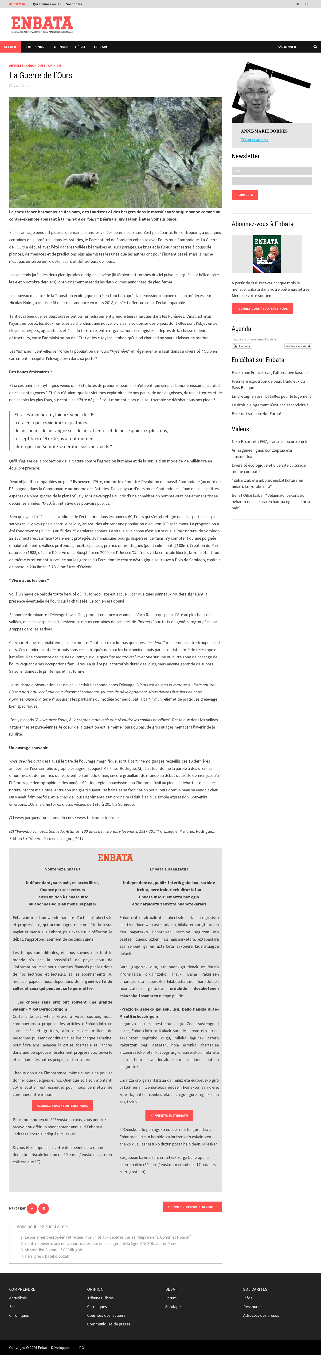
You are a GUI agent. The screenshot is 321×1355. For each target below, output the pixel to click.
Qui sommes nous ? (47, 4)
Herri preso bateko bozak (47, 1256)
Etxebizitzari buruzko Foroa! (256, 413)
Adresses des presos (261, 1315)
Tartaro (101, 46)
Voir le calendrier (297, 346)
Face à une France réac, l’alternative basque (270, 372)
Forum (171, 1298)
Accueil (10, 46)
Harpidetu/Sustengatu (169, 1115)
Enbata (44, 1347)
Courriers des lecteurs (106, 1315)
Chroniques (35, 65)
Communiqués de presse (108, 1324)
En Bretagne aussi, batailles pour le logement (271, 396)
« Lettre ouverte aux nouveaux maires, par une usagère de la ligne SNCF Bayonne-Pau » (101, 1243)
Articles (16, 65)
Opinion (61, 46)
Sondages (174, 1306)
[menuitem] (297, 4)
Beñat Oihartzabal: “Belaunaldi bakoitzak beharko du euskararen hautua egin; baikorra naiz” (271, 501)
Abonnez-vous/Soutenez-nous (192, 1207)
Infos (247, 1298)
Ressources (253, 1306)
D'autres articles (254, 139)
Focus (14, 1306)
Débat (80, 46)
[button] (242, 346)
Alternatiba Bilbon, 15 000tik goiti (54, 1249)
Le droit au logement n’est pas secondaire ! (270, 405)
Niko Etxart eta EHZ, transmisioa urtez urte (270, 441)
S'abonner (287, 46)
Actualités (18, 1298)
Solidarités (74, 4)
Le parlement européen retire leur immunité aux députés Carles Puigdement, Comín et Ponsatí (108, 1237)
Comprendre (35, 46)
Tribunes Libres (100, 1298)
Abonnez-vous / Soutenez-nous (62, 1105)
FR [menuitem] (306, 4)
